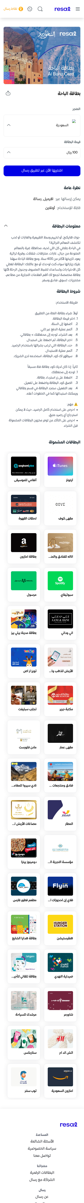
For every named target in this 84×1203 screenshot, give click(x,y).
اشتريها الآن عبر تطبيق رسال (42, 171)
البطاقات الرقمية (42, 1173)
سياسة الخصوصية (42, 1149)
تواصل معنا (42, 1156)
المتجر (76, 109)
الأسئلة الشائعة (42, 1142)
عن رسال (42, 1197)
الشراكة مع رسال (42, 1180)
